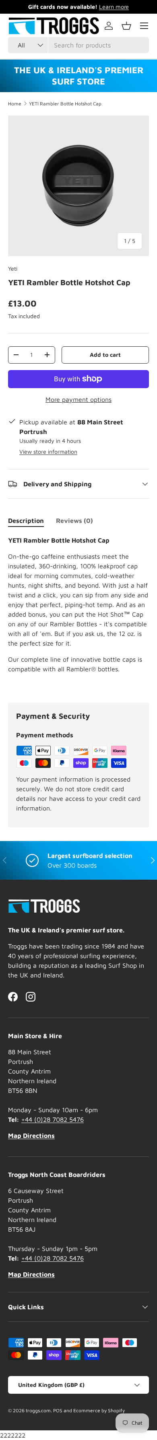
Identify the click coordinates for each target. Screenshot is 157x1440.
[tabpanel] (78, 612)
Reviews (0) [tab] (74, 520)
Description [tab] (26, 520)
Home (14, 103)
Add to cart (105, 354)
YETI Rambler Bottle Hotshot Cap (65, 103)
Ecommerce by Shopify (99, 1410)
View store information (48, 451)
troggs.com (38, 1410)
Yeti (12, 268)
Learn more (114, 6)
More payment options (78, 399)
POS (57, 1410)
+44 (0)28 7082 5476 (52, 1119)
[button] (126, 26)
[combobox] (78, 45)
